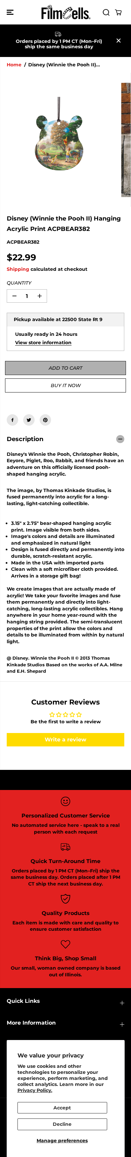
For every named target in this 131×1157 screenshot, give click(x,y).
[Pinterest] (45, 420)
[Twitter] (29, 420)
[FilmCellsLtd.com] (65, 12)
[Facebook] (12, 420)
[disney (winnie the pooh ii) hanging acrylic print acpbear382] (60, 140)
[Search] (106, 12)
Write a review (65, 739)
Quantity (19, 283)
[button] (11, 12)
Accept (62, 1108)
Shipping (18, 269)
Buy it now (66, 385)
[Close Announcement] (118, 40)
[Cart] (118, 12)
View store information (43, 343)
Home (14, 65)
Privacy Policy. (34, 1090)
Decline (62, 1124)
